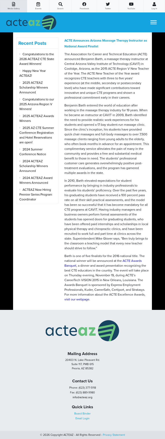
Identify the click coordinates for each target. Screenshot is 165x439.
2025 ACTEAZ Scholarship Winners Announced (33, 87)
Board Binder (82, 413)
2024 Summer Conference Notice (32, 151)
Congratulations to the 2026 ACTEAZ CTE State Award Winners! (36, 59)
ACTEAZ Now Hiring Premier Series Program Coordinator (35, 194)
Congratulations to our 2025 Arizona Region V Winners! (36, 104)
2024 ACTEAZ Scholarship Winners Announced (33, 166)
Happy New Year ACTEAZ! (32, 73)
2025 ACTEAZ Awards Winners (36, 118)
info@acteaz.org (82, 397)
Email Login (82, 418)
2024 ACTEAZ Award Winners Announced (36, 180)
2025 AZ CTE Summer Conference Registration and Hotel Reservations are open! (36, 135)
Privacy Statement (114, 435)
